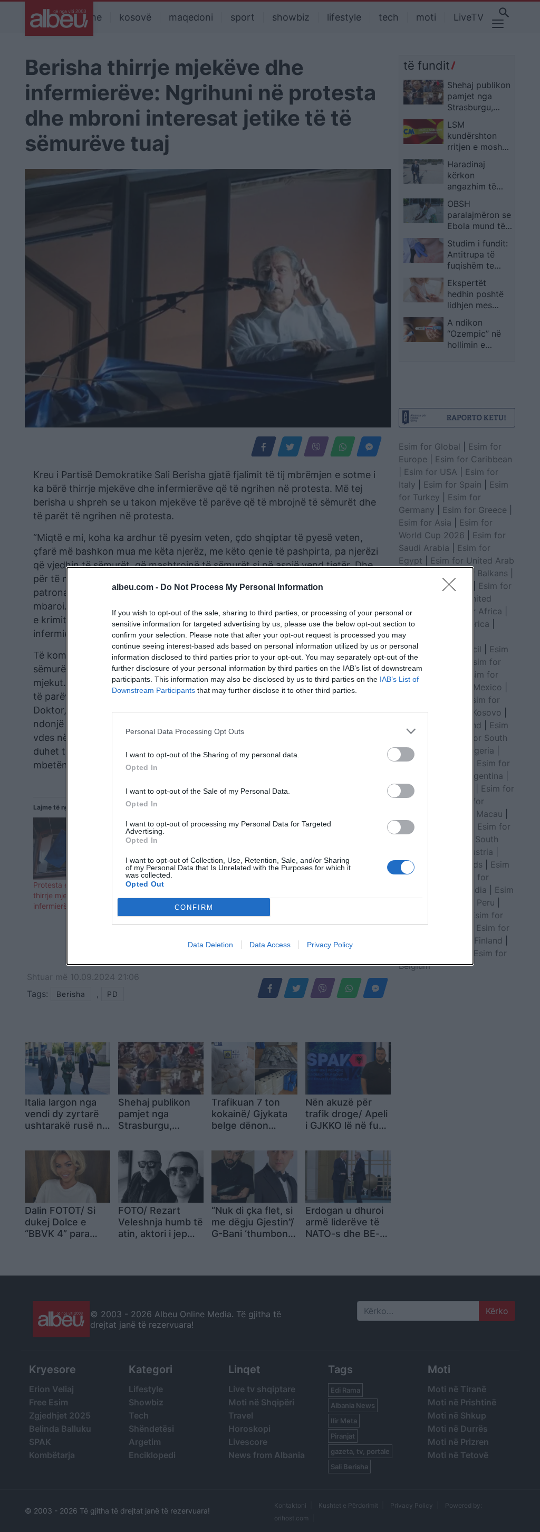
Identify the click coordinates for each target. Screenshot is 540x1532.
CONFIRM (194, 907)
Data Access (270, 944)
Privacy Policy (330, 944)
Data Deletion (210, 944)
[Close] (452, 588)
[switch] (400, 754)
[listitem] (270, 731)
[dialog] (270, 766)
